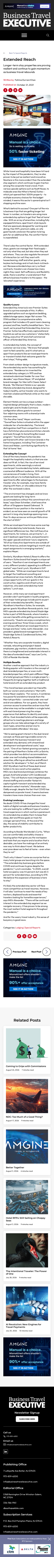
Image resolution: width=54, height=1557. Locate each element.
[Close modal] (49, 1539)
